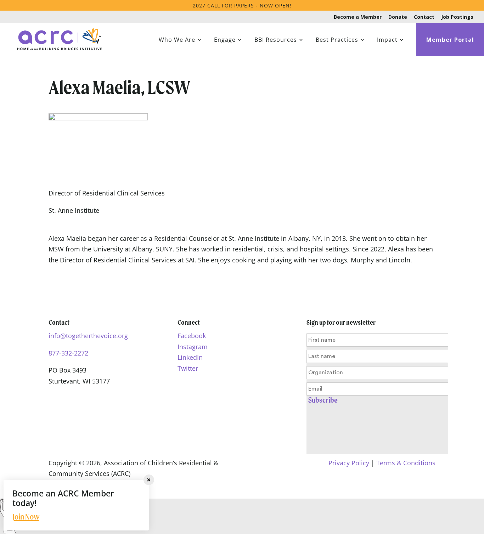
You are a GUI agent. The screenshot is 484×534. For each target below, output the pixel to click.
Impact (387, 40)
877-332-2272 (68, 353)
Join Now (25, 517)
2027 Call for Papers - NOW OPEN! (242, 5)
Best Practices (337, 40)
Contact (424, 17)
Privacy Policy (348, 463)
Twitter (188, 368)
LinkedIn (190, 357)
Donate (397, 17)
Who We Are (177, 40)
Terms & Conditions (405, 463)
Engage (225, 40)
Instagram (193, 346)
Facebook (192, 335)
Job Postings (457, 17)
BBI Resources (275, 40)
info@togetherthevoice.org (88, 335)
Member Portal (450, 40)
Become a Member (358, 17)
